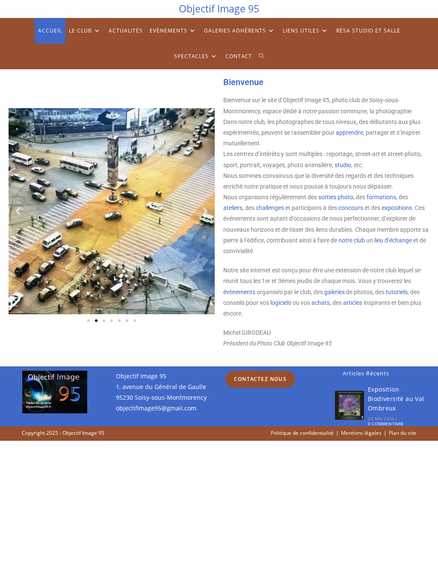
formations (381, 197)
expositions (397, 207)
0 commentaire (386, 424)
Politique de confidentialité (302, 433)
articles (352, 302)
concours (350, 207)
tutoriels (397, 292)
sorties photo (335, 197)
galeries (334, 292)
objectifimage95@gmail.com (156, 408)
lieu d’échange (393, 240)
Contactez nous (260, 379)
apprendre (349, 132)
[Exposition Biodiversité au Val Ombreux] (349, 405)
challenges (270, 207)
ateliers (233, 207)
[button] (18, 211)
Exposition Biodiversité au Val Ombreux (396, 399)
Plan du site (402, 433)
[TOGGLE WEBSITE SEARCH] (261, 56)
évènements (239, 292)
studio (342, 165)
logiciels (280, 302)
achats (320, 302)
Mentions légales (361, 433)
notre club (351, 240)
